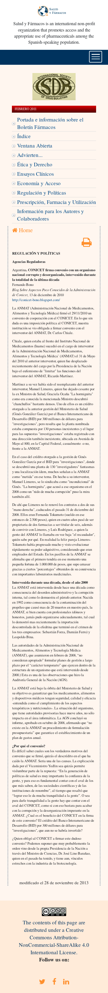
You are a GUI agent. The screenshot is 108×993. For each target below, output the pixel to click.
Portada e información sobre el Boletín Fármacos (50, 123)
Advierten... (30, 154)
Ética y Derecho (34, 164)
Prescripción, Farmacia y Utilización (56, 201)
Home (25, 230)
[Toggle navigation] (95, 57)
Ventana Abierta (34, 145)
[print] (87, 244)
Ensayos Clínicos (35, 173)
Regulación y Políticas (41, 192)
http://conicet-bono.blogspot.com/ (36, 299)
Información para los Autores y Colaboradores (50, 215)
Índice (24, 136)
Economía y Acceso (39, 183)
